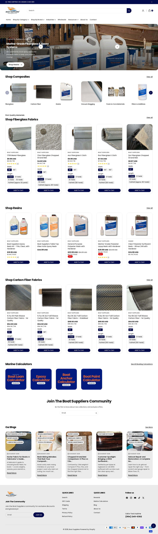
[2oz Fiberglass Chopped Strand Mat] (140, 137)
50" (14, 170)
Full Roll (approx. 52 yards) (18, 183)
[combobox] (79, 10)
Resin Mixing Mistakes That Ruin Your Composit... (46, 459)
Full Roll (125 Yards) (76, 183)
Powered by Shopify (87, 529)
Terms (64, 509)
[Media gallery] (15, 91)
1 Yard (10, 177)
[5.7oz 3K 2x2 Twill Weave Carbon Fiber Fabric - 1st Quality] (49, 297)
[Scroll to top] (153, 525)
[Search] (129, 10)
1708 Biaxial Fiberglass (16, 155)
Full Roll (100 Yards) (15, 345)
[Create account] (143, 10)
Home (8, 20)
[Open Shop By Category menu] (29, 20)
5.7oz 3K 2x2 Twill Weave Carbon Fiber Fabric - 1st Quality (47, 318)
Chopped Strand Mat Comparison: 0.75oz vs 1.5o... (78, 459)
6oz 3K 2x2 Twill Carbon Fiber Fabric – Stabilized (78, 317)
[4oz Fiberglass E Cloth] (79, 137)
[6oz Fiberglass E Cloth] (109, 137)
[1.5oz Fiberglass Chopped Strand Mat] (49, 137)
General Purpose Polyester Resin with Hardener (76, 246)
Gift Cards (66, 501)
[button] (7, 93)
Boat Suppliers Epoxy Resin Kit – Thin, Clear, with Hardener (18, 246)
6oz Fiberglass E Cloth (107, 155)
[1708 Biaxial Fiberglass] (18, 137)
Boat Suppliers (74, 529)
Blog (95, 505)
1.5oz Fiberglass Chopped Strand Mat (48, 156)
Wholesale (62, 20)
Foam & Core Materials (115, 104)
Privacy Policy (67, 513)
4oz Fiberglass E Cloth (77, 155)
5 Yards (11, 180)
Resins (58, 104)
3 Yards (18, 177)
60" (110, 170)
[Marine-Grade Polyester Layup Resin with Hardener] (109, 226)
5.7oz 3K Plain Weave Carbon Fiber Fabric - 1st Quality (17, 318)
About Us (84, 20)
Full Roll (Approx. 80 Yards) (48, 185)
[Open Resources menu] (78, 20)
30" (70, 170)
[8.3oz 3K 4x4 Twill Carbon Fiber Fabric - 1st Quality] (109, 297)
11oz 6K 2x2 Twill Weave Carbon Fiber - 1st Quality (139, 317)
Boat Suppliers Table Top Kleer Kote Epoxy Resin (48, 245)
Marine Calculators (101, 501)
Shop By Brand (36, 20)
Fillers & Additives (138, 104)
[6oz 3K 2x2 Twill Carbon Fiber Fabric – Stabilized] (79, 297)
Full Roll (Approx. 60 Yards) (139, 182)
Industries (50, 20)
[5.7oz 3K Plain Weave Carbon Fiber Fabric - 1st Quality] (18, 297)
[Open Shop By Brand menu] (44, 20)
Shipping (65, 505)
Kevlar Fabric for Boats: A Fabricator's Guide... (18, 458)
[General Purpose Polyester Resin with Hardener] (79, 226)
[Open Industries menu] (55, 20)
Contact (93, 20)
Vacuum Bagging (88, 104)
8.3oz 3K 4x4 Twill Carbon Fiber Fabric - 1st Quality (109, 317)
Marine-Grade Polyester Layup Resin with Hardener (109, 245)
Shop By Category (20, 20)
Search (64, 497)
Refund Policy (67, 516)
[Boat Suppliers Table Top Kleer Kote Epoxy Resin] (49, 226)
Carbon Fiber (36, 104)
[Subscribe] (96, 412)
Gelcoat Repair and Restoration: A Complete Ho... (139, 459)
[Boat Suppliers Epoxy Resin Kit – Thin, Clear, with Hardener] (18, 226)
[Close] (151, 2)
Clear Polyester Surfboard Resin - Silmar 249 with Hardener (139, 246)
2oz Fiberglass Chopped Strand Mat (138, 156)
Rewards (97, 497)
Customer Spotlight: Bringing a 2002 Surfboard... (107, 459)
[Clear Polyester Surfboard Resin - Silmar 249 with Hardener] (140, 226)
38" (9, 170)
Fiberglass (9, 104)
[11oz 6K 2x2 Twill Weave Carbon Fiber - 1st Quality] (140, 297)
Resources (72, 20)
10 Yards (19, 180)
